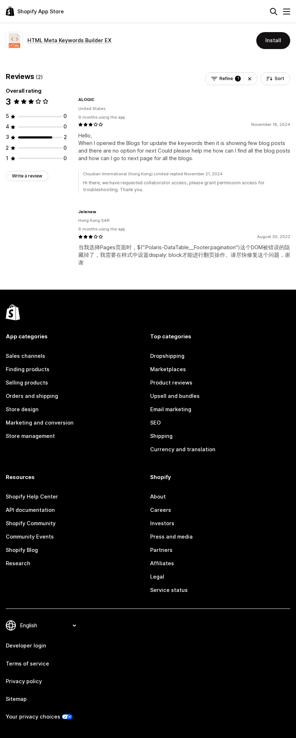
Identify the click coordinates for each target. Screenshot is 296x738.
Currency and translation (183, 449)
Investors (162, 523)
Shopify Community (31, 523)
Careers (160, 510)
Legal (157, 577)
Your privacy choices (33, 716)
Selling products (27, 382)
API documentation (30, 510)
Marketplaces (168, 369)
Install (273, 40)
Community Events (30, 536)
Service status (169, 590)
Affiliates (162, 563)
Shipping (161, 436)
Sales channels (25, 356)
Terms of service (27, 663)
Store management (30, 436)
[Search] (273, 11)
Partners (161, 550)
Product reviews (171, 382)
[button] (250, 79)
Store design (22, 409)
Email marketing (170, 409)
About (158, 496)
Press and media (171, 536)
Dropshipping (167, 356)
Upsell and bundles (175, 396)
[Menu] (286, 11)
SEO (155, 422)
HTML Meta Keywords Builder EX (69, 40)
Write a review (27, 176)
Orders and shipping (32, 396)
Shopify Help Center (32, 496)
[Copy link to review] (99, 99)
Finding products (27, 369)
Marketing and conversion (40, 422)
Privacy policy (24, 681)
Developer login (26, 645)
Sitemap (16, 699)
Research (18, 563)
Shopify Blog (22, 550)
